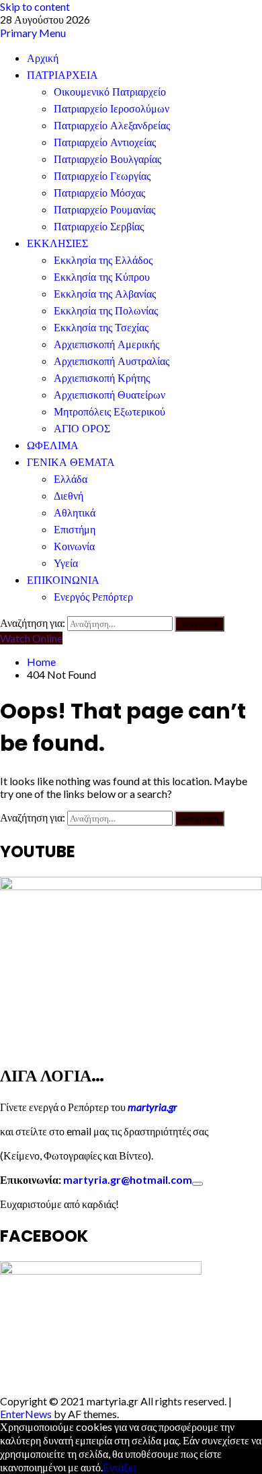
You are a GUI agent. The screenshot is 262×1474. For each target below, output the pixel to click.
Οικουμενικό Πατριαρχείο (110, 92)
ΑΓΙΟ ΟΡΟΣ (82, 428)
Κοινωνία (74, 546)
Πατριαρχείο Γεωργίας (102, 176)
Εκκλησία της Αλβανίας (105, 294)
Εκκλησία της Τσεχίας (101, 327)
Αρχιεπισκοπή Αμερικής (106, 344)
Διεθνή (68, 496)
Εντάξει (119, 1467)
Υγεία (66, 563)
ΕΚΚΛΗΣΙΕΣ (57, 243)
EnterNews (26, 1413)
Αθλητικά (74, 513)
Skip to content (35, 6)
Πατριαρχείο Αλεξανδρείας (112, 125)
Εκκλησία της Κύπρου (102, 277)
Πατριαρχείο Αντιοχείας (105, 142)
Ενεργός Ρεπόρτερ (93, 597)
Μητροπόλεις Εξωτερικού (109, 412)
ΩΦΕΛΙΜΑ (53, 445)
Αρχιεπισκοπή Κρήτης (102, 378)
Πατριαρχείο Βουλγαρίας (107, 159)
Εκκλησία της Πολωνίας (106, 311)
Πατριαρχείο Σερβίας (99, 226)
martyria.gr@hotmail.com (127, 1179)
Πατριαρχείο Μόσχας (99, 193)
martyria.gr (151, 1106)
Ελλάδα (70, 479)
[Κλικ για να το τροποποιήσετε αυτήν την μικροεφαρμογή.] (197, 1184)
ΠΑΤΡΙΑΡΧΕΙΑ (62, 75)
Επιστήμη (74, 529)
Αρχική (42, 58)
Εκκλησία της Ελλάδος (103, 260)
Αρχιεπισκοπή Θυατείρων (109, 395)
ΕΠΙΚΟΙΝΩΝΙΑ (63, 580)
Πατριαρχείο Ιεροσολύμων (111, 108)
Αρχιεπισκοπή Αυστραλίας (111, 361)
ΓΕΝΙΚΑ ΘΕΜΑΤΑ (71, 462)
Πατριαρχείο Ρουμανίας (104, 209)
